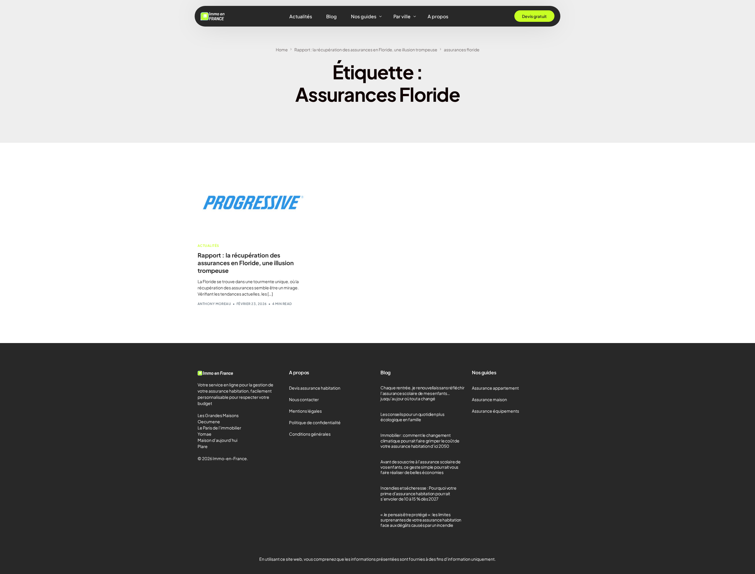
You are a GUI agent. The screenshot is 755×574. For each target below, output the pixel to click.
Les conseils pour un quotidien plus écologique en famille (412, 416)
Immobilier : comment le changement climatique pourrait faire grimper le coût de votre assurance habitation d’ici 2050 (419, 440)
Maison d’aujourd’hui (217, 440)
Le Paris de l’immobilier (219, 427)
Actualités (208, 245)
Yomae (204, 434)
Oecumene (209, 421)
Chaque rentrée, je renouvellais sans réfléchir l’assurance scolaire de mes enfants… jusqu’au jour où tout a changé (422, 393)
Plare (203, 446)
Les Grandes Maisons (218, 415)
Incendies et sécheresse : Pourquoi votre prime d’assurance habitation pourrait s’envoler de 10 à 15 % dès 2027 (418, 493)
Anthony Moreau (214, 304)
